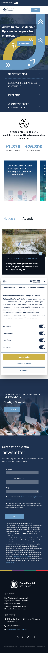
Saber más (11, 409)
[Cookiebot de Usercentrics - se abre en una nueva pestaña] (30, 281)
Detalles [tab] (22, 287)
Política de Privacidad (27, 647)
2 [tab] (22, 65)
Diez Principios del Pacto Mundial (16, 598)
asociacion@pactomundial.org (17, 629)
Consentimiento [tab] (9, 287)
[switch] (42, 333)
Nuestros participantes (12, 603)
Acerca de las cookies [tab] (36, 287)
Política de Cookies (10, 647)
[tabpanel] (24, 42)
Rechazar (24, 370)
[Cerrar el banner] (44, 281)
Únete (36, 9)
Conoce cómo (25, 44)
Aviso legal (41, 647)
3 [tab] (26, 65)
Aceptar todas (24, 357)
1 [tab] (19, 65)
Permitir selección (24, 364)
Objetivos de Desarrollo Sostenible (16, 601)
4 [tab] (29, 65)
